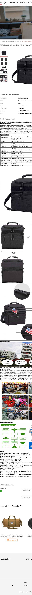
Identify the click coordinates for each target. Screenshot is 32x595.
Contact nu (12, 540)
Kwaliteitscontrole (26, 2)
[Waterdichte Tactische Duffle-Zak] (11, 521)
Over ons (5, 3)
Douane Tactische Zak (24, 476)
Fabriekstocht (13, 2)
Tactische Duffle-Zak (10, 476)
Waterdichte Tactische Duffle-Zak (11, 535)
